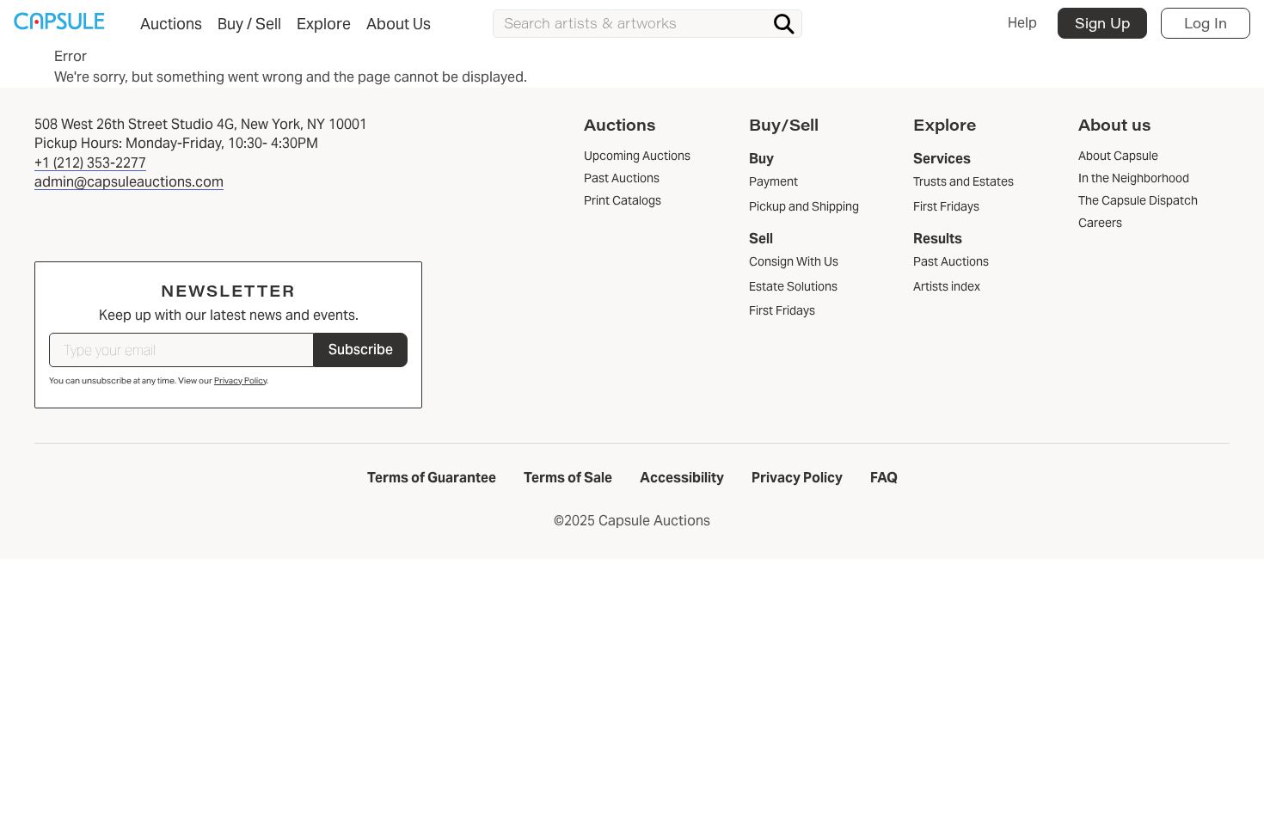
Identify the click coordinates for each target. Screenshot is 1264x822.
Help (1022, 23)
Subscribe (360, 349)
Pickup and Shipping (804, 206)
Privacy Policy (240, 380)
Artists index (946, 286)
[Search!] (784, 24)
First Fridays (782, 310)
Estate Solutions (793, 286)
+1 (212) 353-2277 (90, 163)
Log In (1205, 23)
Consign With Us (793, 261)
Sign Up (1102, 23)
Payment (773, 181)
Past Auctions (951, 261)
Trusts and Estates (963, 181)
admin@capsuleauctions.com (129, 182)
